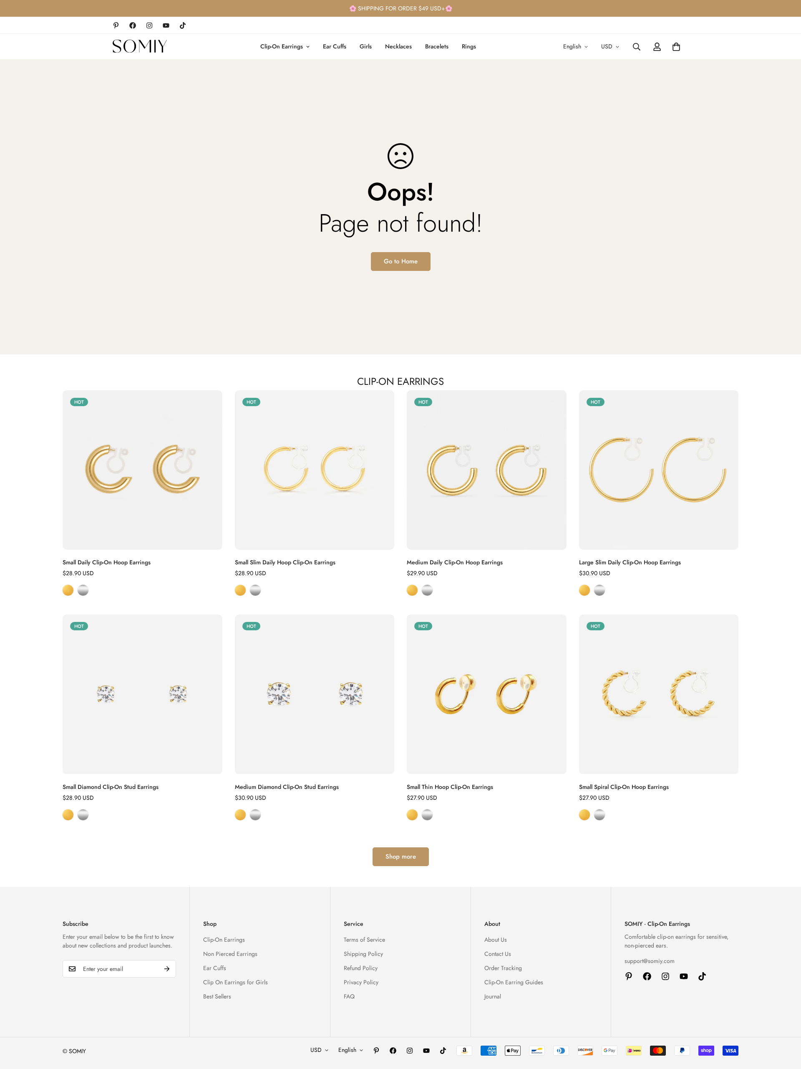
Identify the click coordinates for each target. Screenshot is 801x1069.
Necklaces (398, 46)
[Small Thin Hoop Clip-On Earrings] (487, 694)
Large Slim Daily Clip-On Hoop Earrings (630, 562)
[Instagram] (149, 25)
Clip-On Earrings (281, 46)
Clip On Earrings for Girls (235, 982)
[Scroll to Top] (784, 1023)
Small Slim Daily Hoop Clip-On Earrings (285, 562)
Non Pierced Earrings (230, 954)
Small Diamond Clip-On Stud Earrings (111, 787)
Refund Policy (361, 968)
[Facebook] (132, 25)
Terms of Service (364, 939)
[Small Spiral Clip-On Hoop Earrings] (659, 694)
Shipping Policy (363, 954)
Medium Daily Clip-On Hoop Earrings (455, 562)
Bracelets (436, 46)
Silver (83, 590)
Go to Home (401, 261)
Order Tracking (503, 968)
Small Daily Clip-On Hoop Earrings (107, 562)
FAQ (349, 996)
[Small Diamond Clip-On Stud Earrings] (142, 694)
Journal (492, 996)
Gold (68, 590)
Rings (469, 46)
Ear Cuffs (334, 46)
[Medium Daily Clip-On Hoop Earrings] (487, 470)
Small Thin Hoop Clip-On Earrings (450, 787)
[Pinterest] (116, 25)
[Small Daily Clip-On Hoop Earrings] (142, 470)
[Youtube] (166, 25)
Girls (366, 46)
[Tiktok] (182, 25)
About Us (495, 939)
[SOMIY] (140, 46)
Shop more (400, 856)
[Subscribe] (167, 969)
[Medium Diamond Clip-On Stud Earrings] (315, 694)
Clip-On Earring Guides (513, 982)
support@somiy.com (650, 961)
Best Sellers (217, 996)
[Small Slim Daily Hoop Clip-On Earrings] (315, 470)
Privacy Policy (361, 982)
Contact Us (497, 954)
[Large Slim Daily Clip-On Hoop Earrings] (659, 470)
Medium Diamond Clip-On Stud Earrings (287, 787)
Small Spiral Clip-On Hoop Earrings (624, 787)
